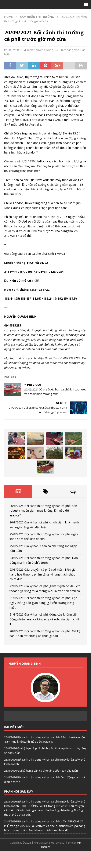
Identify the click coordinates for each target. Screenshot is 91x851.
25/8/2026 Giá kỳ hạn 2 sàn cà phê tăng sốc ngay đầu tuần (41, 770)
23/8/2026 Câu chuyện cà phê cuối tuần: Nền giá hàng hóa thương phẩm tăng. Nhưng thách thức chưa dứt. (43, 574)
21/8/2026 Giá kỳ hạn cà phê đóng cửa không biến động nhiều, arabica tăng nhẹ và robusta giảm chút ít (44, 619)
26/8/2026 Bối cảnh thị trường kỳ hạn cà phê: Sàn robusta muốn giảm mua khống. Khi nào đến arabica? (43, 510)
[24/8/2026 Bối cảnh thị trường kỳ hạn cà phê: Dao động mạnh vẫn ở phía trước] (16, 453)
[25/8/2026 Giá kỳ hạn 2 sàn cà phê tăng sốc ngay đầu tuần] (73, 438)
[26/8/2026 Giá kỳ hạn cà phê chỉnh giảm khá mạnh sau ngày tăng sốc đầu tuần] (35, 438)
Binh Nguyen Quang (40, 50)
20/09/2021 (15, 50)
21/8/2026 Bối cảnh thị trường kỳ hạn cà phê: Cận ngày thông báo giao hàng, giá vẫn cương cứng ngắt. (43, 602)
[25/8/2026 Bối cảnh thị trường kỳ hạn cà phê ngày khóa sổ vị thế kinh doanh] (54, 438)
